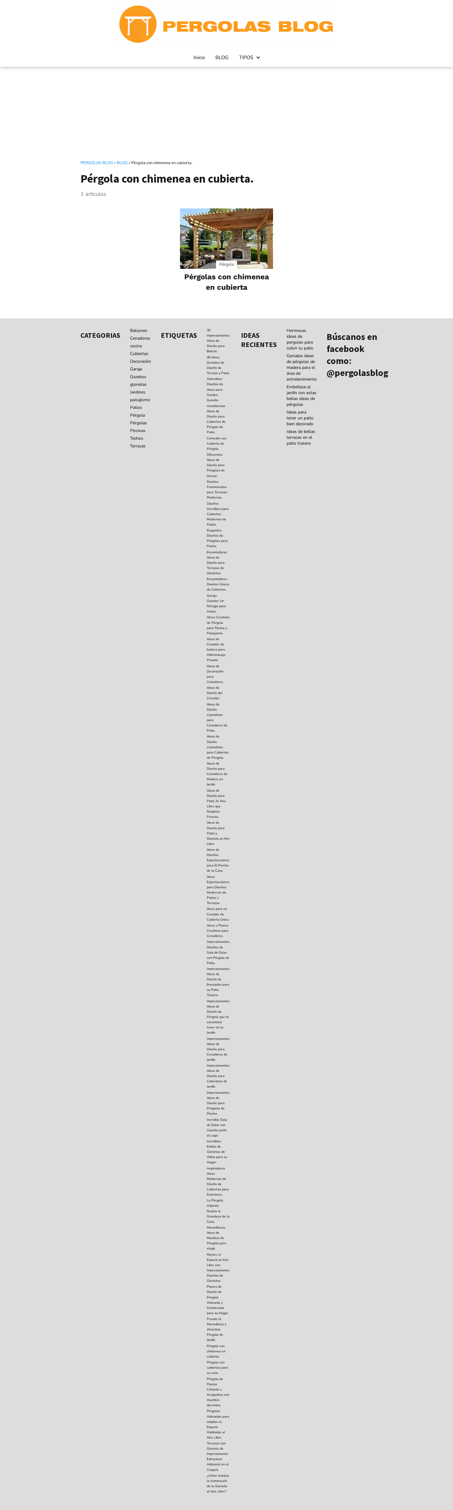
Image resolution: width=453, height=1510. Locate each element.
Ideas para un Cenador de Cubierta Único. (218, 914)
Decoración (140, 361)
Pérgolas (138, 423)
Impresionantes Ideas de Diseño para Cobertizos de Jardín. (218, 1076)
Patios (136, 407)
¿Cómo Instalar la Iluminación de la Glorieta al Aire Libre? (218, 1483)
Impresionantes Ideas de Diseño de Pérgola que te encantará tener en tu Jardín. (218, 1017)
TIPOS (246, 57)
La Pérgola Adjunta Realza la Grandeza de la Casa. (218, 1211)
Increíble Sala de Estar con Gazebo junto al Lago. (217, 1127)
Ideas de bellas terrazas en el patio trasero (301, 437)
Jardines (137, 392)
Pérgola (137, 415)
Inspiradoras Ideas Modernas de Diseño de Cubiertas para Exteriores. (218, 1181)
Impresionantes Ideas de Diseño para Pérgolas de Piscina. (218, 1103)
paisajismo (140, 400)
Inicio (199, 57)
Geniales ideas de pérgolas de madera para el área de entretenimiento (302, 367)
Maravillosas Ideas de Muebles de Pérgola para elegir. (216, 1238)
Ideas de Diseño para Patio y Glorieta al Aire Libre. (218, 833)
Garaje (136, 369)
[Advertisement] (226, 113)
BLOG (222, 57)
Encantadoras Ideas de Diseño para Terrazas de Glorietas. (217, 562)
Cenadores (140, 338)
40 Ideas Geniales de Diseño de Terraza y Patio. (218, 365)
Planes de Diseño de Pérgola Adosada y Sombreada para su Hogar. (218, 1299)
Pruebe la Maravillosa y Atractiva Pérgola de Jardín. (216, 1329)
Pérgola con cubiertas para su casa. (217, 1367)
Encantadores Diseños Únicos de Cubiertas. (218, 584)
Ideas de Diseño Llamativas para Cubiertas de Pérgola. (218, 747)
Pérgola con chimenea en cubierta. (216, 1351)
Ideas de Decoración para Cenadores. (215, 674)
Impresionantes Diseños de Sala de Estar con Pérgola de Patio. (218, 952)
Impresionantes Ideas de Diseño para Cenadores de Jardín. (218, 1049)
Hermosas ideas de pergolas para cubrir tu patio (300, 339)
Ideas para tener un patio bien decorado (300, 418)
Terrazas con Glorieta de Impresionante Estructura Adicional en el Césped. (218, 1456)
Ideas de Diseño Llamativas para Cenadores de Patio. (217, 717)
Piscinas (137, 431)
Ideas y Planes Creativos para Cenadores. (217, 930)
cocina (136, 346)
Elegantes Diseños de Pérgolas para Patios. (217, 538)
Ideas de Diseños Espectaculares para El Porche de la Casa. (218, 860)
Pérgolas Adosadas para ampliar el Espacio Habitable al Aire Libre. (218, 1424)
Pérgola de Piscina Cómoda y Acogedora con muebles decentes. (218, 1392)
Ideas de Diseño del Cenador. (214, 692)
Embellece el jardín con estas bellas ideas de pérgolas (301, 395)
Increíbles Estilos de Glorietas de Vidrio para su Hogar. (217, 1152)
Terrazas (138, 446)
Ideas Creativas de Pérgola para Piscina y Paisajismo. (218, 625)
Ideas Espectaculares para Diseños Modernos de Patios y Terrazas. (218, 889)
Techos (136, 438)
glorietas (138, 384)
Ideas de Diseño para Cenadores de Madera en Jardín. (217, 774)
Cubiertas (139, 354)
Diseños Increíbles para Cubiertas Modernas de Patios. (218, 514)
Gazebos (138, 377)
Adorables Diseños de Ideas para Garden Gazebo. (215, 389)
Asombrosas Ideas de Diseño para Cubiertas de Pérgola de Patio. (216, 419)
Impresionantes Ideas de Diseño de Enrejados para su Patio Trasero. (218, 982)
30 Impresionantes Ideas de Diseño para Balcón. (218, 340)
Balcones (138, 330)
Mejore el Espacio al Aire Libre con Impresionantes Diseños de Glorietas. (218, 1267)
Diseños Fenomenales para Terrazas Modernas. (217, 489)
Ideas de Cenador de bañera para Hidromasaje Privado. (216, 649)
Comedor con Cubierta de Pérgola (216, 443)
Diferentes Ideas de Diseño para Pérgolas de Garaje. (216, 465)
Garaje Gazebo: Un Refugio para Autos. (216, 603)
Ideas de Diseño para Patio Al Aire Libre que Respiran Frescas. (216, 803)
